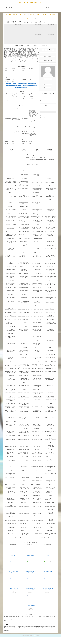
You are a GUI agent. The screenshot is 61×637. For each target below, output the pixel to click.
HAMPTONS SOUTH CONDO (23, 319)
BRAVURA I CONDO (50, 266)
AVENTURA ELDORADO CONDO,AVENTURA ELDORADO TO (37, 229)
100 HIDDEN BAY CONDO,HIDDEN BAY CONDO (37, 174)
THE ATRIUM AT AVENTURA (37, 431)
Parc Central (50, 392)
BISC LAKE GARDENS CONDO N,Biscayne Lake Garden (50, 258)
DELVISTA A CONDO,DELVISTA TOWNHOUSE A (50, 294)
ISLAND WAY (10, 339)
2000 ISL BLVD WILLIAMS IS (37, 177)
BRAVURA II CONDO (10, 269)
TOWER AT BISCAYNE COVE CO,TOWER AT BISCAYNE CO (50, 466)
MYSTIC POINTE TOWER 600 (50, 374)
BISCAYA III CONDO (37, 260)
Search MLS (19, 10)
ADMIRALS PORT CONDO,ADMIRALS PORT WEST (37, 202)
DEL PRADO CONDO (11, 290)
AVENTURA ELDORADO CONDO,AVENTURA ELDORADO (10, 229)
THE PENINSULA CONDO (24, 446)
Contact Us (44, 10)
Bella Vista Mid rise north (50, 251)
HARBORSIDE (24, 330)
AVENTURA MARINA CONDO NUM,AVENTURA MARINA (10, 238)
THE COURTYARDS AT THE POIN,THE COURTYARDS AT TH (50, 441)
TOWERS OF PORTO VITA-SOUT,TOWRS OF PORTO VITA (10, 473)
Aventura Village (24, 246)
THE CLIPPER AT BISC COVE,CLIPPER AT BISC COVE (50, 437)
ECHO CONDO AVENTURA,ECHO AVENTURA (37, 304)
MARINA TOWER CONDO (11, 346)
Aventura (34, 146)
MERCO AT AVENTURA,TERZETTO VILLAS (50, 354)
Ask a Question (47, 56)
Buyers (8, 10)
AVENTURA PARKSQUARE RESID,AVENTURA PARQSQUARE (10, 248)
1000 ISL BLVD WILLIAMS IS (50, 172)
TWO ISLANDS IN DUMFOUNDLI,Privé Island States (10, 504)
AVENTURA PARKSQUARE (10, 244)
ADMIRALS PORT (50, 191)
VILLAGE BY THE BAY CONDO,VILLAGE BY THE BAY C (50, 525)
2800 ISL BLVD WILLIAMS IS (10, 182)
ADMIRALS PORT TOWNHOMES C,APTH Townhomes (23, 206)
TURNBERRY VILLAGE (10, 494)
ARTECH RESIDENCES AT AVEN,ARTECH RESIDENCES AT (37, 213)
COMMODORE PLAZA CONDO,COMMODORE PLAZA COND (37, 273)
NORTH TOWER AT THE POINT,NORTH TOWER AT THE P (24, 385)
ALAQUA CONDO (50, 205)
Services (26, 10)
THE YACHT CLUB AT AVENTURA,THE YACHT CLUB (37, 462)
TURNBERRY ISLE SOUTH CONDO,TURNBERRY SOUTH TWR (37, 484)
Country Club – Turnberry (23, 287)
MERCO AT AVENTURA (37, 353)
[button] (8, 45)
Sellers (13, 10)
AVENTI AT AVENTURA (10, 220)
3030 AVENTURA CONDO (50, 185)
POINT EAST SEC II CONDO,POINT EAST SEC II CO (10, 413)
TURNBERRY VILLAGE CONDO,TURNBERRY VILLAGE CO (23, 495)
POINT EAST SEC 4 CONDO (37, 406)
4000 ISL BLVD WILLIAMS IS (23, 188)
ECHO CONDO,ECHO (50, 302)
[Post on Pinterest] (53, 50)
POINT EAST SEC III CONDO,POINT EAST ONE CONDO (24, 417)
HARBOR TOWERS (50, 325)
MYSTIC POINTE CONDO (50, 357)
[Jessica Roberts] (48, 75)
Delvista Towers (24, 297)
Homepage (26, 18)
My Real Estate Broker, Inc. (30, 2)
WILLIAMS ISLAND (10, 533)
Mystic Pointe (23, 357)
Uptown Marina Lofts (37, 502)
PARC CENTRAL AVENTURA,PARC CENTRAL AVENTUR (23, 403)
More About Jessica (47, 87)
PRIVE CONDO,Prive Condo (50, 420)
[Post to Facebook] (46, 50)
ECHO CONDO (24, 302)
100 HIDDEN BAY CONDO (11, 172)
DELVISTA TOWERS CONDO (37, 297)
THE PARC (24, 443)
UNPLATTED (23, 502)
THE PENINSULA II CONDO (23, 449)
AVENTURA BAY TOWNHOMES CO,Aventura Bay (10, 224)
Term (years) (42, 109)
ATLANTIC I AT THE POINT (24, 216)
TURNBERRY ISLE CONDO (37, 471)
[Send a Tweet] (49, 50)
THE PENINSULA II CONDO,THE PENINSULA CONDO (50, 454)
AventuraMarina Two (10, 251)
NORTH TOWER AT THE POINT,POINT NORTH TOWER (37, 385)
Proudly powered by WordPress (27, 635)
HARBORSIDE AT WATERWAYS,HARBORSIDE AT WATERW (10, 336)
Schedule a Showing (47, 60)
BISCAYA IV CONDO (50, 260)
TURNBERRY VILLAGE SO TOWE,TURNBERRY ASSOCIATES (10, 500)
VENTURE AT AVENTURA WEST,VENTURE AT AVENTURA (11, 515)
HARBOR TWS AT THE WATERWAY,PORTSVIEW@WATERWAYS (10, 332)
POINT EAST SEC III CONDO (50, 411)
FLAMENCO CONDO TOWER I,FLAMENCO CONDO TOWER (10, 314)
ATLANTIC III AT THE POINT (23, 217)
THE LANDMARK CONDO (10, 443)
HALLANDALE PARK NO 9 (10, 319)
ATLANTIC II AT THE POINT (50, 216)
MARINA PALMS (50, 341)
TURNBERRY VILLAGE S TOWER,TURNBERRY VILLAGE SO (37, 495)
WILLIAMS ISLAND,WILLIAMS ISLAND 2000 (17, 537)
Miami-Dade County (34, 164)
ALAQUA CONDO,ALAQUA (10, 209)
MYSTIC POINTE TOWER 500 (37, 371)
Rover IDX (55, 631)
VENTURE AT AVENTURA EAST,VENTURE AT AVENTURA (50, 508)
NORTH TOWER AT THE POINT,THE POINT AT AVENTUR (10, 389)
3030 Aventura (37, 185)
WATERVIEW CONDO (37, 527)
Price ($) (41, 95)
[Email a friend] (43, 50)
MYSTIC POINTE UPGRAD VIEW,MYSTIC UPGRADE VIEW (24, 381)
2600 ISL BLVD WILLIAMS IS (50, 179)
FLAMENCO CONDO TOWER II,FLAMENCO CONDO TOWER (50, 314)
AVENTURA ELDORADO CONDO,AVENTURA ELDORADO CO (24, 229)
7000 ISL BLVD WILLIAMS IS (23, 191)
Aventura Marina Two (24, 241)
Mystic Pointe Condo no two (37, 365)
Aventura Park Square (50, 241)
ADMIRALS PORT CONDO (10, 193)
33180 (31, 166)
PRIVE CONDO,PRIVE (37, 420)
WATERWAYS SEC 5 (50, 530)
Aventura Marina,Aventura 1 (37, 241)
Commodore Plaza (37, 269)
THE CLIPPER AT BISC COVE (23, 435)
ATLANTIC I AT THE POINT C (37, 216)
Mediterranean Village (50, 350)
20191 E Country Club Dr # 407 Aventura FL (38, 157)
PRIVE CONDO (24, 420)
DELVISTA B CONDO (11, 297)
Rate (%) (41, 100)
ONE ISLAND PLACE (50, 388)
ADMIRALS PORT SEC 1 (50, 200)
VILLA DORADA (50, 513)
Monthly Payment (43, 115)
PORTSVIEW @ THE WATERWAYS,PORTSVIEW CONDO (10, 421)
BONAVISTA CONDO (37, 266)
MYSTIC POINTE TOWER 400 (24, 368)
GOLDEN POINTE (50, 316)
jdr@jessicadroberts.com (47, 84)
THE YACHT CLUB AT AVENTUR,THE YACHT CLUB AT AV (50, 458)
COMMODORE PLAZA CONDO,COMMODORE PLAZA (23, 273)
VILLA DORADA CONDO (10, 517)
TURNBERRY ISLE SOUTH (10, 478)
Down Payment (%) (43, 105)
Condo (29, 146)
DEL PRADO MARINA (24, 290)
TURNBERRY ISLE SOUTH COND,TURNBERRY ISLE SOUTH (50, 480)
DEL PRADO (50, 287)
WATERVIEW (23, 527)
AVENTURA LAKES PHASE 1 (23, 234)
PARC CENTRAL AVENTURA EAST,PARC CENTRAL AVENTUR (10, 399)
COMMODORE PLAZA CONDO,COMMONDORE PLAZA (50, 273)
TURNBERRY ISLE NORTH (50, 476)
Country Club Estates (37, 287)
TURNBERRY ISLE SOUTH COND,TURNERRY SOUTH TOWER (10, 484)
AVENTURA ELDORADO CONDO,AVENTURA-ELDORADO (50, 229)
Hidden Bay (24, 334)
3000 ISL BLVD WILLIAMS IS (50, 182)
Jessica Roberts (48, 79)
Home (5, 10)
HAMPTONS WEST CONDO (37, 322)
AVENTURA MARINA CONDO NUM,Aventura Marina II (24, 238)
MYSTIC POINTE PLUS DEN (10, 368)
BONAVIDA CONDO (24, 266)
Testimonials (37, 10)
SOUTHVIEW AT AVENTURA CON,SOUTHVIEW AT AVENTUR (23, 428)
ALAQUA (37, 205)
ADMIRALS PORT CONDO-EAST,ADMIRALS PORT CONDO (24, 202)
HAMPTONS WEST (23, 322)
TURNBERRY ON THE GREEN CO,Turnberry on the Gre (37, 488)
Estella (37, 635)
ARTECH (24, 209)
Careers (31, 10)
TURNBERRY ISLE (23, 471)
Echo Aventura (10, 302)
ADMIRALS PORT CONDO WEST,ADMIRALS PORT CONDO (50, 198)
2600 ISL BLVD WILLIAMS (37, 179)
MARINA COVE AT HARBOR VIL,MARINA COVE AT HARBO (37, 343)
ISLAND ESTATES (50, 334)
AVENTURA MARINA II (50, 237)
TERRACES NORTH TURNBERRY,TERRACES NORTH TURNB (42, 159)
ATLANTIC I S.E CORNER (11, 216)
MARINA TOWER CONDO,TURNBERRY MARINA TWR (24, 347)
